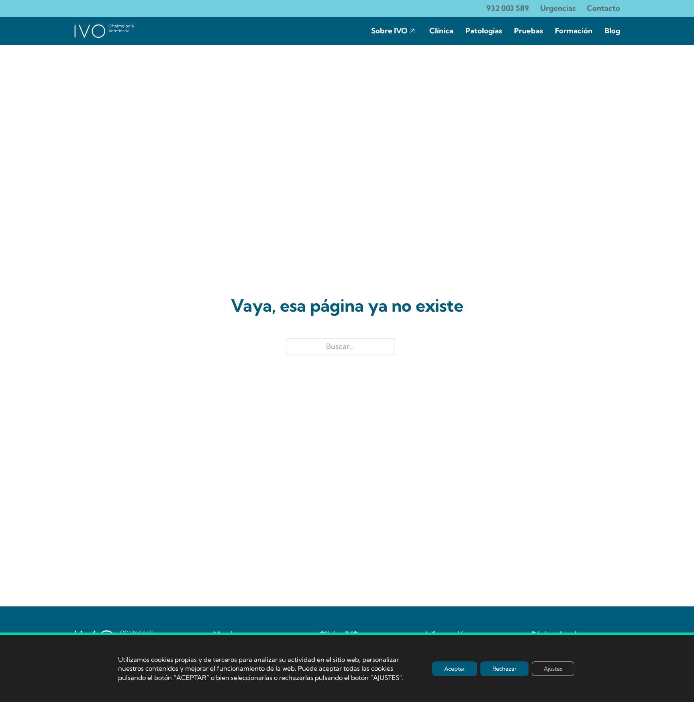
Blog (612, 30)
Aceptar (454, 668)
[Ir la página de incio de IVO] (104, 31)
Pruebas (528, 30)
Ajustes (553, 668)
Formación (573, 30)
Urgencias (558, 8)
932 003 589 (507, 8)
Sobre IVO (389, 30)
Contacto (603, 8)
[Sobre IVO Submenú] (412, 31)
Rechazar (504, 668)
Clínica (441, 30)
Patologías (483, 30)
